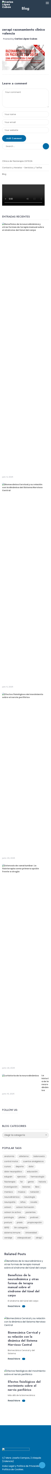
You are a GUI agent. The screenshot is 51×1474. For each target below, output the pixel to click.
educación (32, 1171)
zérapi (39, 1237)
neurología (29, 1197)
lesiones (26, 1186)
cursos (7, 1166)
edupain (8, 1176)
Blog (4, 174)
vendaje (8, 1237)
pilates (22, 1217)
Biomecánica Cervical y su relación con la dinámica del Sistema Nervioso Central (24, 1338)
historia (42, 1181)
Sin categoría (20, 1227)
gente (31, 1181)
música (21, 1192)
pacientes (31, 1212)
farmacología (37, 1176)
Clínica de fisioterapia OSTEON (17, 161)
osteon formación (25, 1207)
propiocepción (34, 1222)
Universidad (31, 1232)
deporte (20, 1166)
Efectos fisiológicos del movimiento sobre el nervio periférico (24, 1386)
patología (9, 1217)
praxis (20, 1222)
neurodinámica (11, 1197)
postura (8, 1222)
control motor (11, 1161)
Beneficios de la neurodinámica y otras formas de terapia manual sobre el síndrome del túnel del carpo (23, 1285)
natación (34, 1192)
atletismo (24, 1156)
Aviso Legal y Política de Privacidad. (21, 1466)
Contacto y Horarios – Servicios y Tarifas (22, 167)
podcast (34, 1217)
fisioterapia (9, 1181)
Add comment (14, 138)
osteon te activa (12, 1212)
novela (33, 1202)
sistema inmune (12, 1232)
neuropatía (9, 1202)
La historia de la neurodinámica (45, 1083)
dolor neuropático (13, 1171)
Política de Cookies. (13, 1469)
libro (37, 1186)
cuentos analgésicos (33, 1161)
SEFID (6, 1227)
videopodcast (24, 1237)
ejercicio (21, 1176)
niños (23, 1202)
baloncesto (39, 1156)
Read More (14, 1306)
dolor (31, 1166)
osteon (7, 1207)
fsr (21, 1181)
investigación (10, 1186)
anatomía (9, 1156)
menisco (8, 1192)
